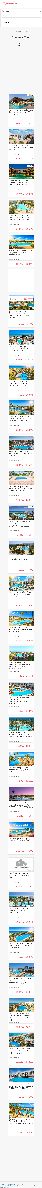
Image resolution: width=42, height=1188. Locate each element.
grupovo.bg (16, 118)
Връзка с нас (19, 1184)
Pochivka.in (3, 1184)
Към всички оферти (8, 16)
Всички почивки (17, 31)
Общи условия (11, 1184)
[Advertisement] (21, 72)
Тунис (6, 11)
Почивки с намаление (13, 3)
